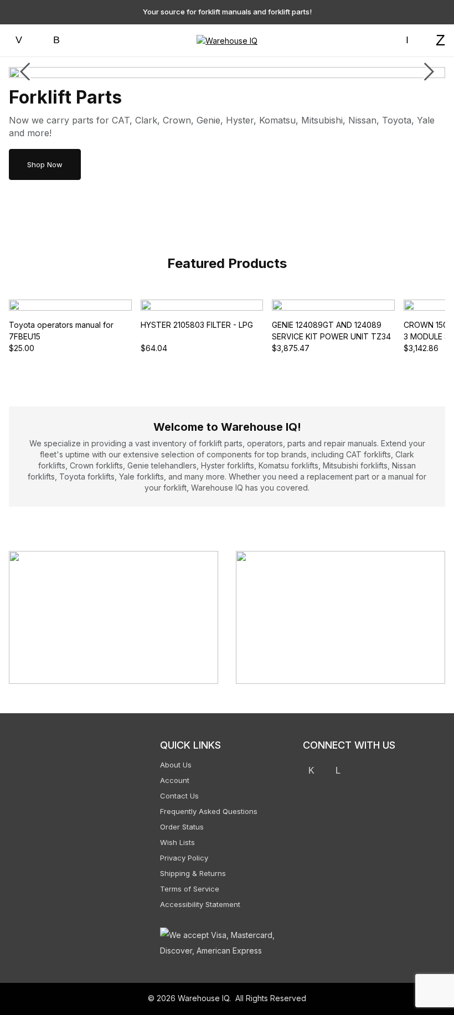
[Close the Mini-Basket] (440, 15)
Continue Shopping (343, 162)
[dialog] (343, 507)
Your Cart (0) (266, 14)
